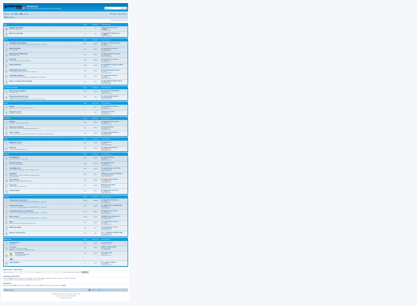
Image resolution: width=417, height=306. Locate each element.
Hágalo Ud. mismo (15, 142)
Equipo (6, 40)
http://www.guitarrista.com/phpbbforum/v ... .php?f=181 (32, 201)
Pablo (104, 223)
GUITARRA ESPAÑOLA (17, 75)
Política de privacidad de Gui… (110, 27)
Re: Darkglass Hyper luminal (109, 210)
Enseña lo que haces (29, 249)
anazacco (105, 186)
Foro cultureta (14, 179)
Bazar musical (14, 216)
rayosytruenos (107, 97)
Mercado (6, 197)
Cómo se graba (14, 132)
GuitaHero (106, 191)
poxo (104, 71)
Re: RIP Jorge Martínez (107, 157)
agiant (104, 158)
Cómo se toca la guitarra (17, 91)
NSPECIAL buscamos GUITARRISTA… (112, 173)
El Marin (105, 60)
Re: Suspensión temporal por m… (111, 33)
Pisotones (12, 147)
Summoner (106, 248)
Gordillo (105, 263)
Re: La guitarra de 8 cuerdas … (110, 75)
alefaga (105, 122)
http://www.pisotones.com (20, 149)
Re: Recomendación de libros (109, 179)
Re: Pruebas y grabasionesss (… (110, 132)
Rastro (11, 222)
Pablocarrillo (106, 133)
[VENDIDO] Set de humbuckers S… (111, 216)
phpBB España (72, 295)
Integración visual (15, 112)
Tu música (12, 247)
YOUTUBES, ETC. (15, 168)
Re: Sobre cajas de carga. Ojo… (110, 48)
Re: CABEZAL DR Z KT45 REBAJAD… (112, 205)
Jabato (105, 107)
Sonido (11, 106)
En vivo (6, 103)
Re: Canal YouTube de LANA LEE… (111, 168)
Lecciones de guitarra (11, 87)
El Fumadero (19, 253)
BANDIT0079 (106, 228)
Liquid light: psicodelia (107, 111)
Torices (105, 92)
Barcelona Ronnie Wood (108, 184)
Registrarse (18, 269)
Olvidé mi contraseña (67, 272)
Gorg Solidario (14, 262)
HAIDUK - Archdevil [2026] (108, 246)
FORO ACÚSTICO (15, 65)
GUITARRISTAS (14, 157)
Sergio (105, 29)
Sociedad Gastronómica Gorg (23, 181)
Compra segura (14, 190)
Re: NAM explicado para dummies (110, 53)
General (6, 154)
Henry (104, 254)
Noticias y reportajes (16, 33)
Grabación (7, 118)
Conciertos (13, 185)
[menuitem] (17, 14)
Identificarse (7, 269)
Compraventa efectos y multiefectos (21, 211)
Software (12, 121)
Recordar (76, 272)
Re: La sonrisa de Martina (108, 262)
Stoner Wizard (107, 169)
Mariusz (105, 128)
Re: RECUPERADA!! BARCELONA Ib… (112, 81)
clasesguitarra (107, 234)
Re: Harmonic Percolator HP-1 (109, 147)
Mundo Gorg (7, 239)
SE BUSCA (13, 174)
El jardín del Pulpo (15, 163)
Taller (6, 139)
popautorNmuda (107, 174)
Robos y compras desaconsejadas (20, 81)
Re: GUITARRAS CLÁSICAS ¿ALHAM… (112, 64)
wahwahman (106, 55)
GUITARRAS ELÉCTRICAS (18, 43)
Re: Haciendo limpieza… (108, 162)
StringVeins (106, 82)
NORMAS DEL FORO (16, 28)
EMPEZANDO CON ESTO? (18, 70)
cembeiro (105, 164)
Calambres (106, 49)
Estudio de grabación (16, 127)
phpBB (61, 293)
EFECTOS (12, 59)
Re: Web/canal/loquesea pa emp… (111, 70)
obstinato (105, 212)
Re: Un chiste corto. (107, 252)
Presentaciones (14, 242)
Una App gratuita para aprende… (110, 121)
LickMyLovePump (108, 217)
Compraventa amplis (16, 205)
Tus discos (19, 249)
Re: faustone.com (106, 142)
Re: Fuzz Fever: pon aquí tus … (110, 59)
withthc (105, 76)
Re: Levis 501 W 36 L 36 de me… (110, 221)
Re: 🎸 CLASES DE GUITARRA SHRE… (112, 232)
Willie (104, 44)
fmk (104, 143)
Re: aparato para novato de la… (110, 190)
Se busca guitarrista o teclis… (109, 227)
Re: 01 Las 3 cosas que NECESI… (110, 90)
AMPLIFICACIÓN (14, 48)
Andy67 (105, 201)
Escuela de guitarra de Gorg (18, 96)
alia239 (63, 285)
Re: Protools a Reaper (107, 126)
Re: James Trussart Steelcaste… (110, 200)
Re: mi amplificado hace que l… (110, 106)
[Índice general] (15, 7)
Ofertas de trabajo (15, 227)
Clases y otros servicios (17, 232)
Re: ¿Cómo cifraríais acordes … (110, 96)
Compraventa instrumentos (18, 200)
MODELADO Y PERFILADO (18, 54)
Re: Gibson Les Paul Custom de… (111, 43)
